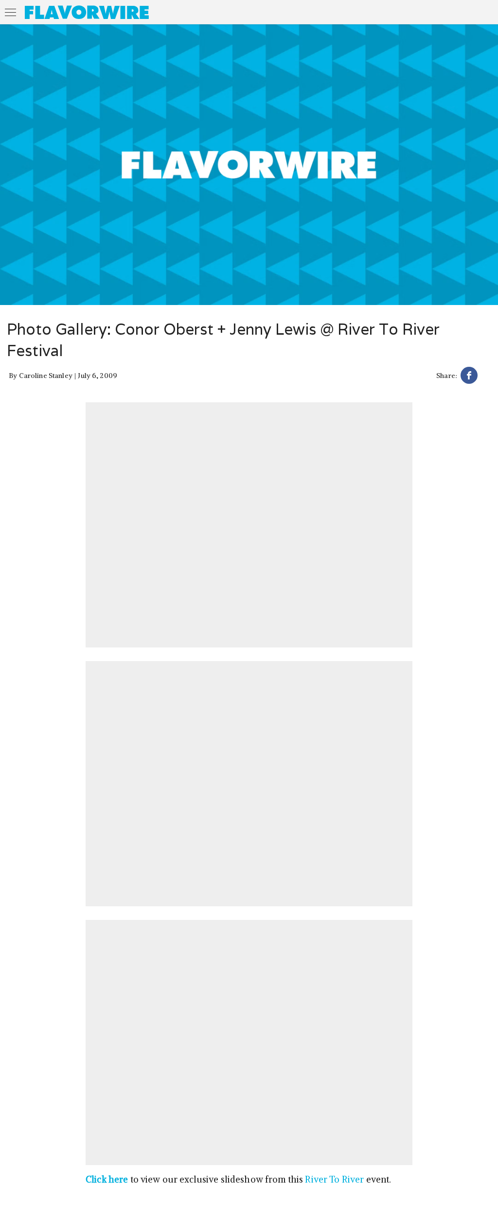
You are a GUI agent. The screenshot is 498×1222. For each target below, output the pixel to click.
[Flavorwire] (87, 12)
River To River (334, 1179)
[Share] (469, 377)
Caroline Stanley (45, 375)
